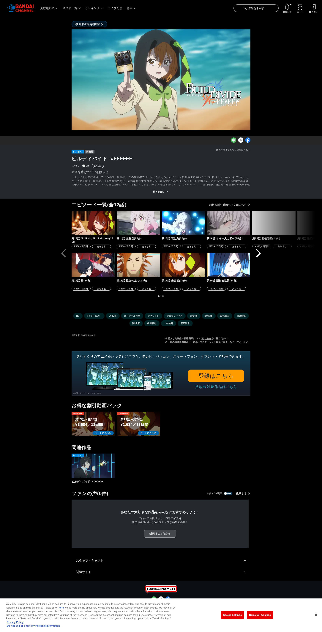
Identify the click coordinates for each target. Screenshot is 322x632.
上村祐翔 (168, 323)
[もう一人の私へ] (228, 223)
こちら (247, 150)
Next (258, 253)
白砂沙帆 (241, 316)
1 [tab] (159, 296)
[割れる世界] (228, 265)
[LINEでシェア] (233, 140)
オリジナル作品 (132, 316)
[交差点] (138, 223)
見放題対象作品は (216, 387)
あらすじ (101, 246)
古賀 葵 (194, 316)
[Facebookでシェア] (247, 140)
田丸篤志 (224, 316)
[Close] (316, 615)
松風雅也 (151, 323)
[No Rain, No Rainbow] (93, 223)
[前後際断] (274, 223)
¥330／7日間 (81, 246)
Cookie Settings (232, 615)
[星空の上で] (138, 265)
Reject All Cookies (260, 615)
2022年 (113, 316)
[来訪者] (183, 265)
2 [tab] (163, 296)
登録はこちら (216, 376)
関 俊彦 (136, 323)
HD (78, 316)
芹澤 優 (208, 316)
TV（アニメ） (94, 316)
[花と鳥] (183, 223)
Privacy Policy (15, 622)
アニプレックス (175, 316)
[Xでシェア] (240, 140)
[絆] (93, 265)
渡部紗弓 (185, 323)
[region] (161, 615)
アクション (153, 316)
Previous (63, 253)
